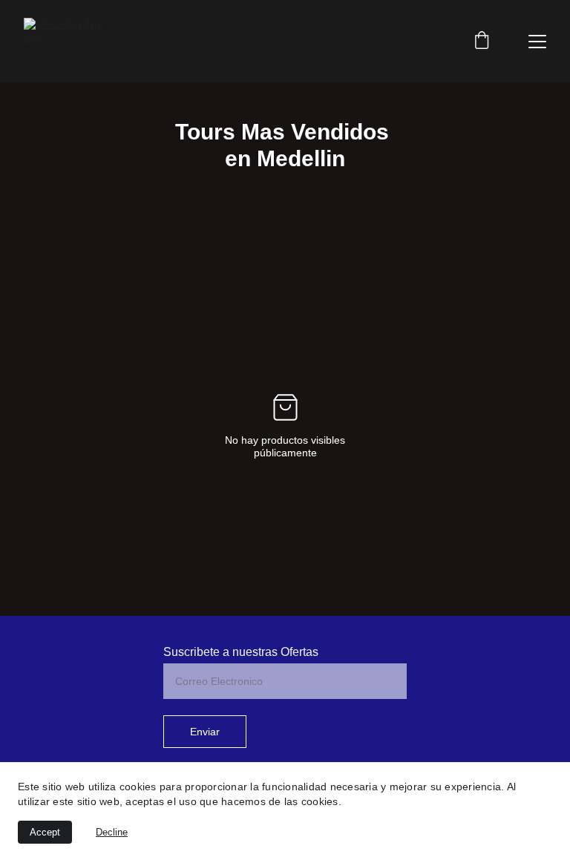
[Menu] (537, 41)
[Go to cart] (481, 41)
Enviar (205, 732)
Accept (45, 832)
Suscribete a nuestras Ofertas (240, 652)
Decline (112, 832)
